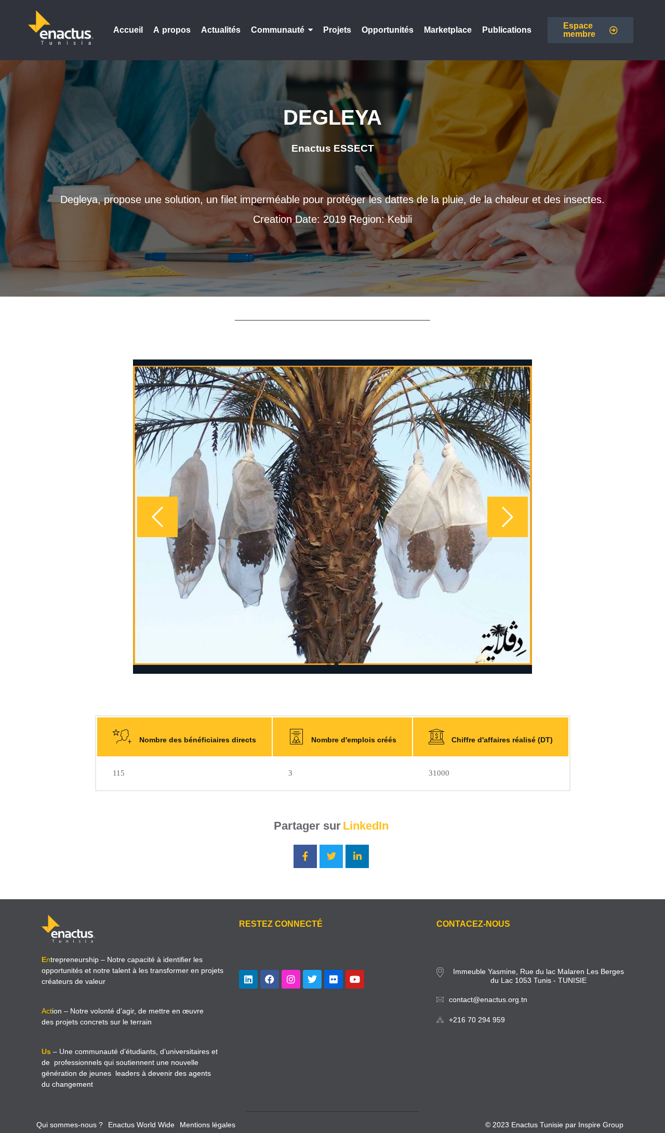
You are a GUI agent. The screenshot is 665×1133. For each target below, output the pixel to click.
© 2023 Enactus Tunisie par (531, 1125)
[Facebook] (269, 979)
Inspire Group (600, 1125)
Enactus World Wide (141, 1125)
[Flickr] (333, 979)
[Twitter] (312, 979)
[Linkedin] (248, 979)
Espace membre (579, 29)
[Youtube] (354, 979)
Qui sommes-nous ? (69, 1125)
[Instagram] (291, 979)
